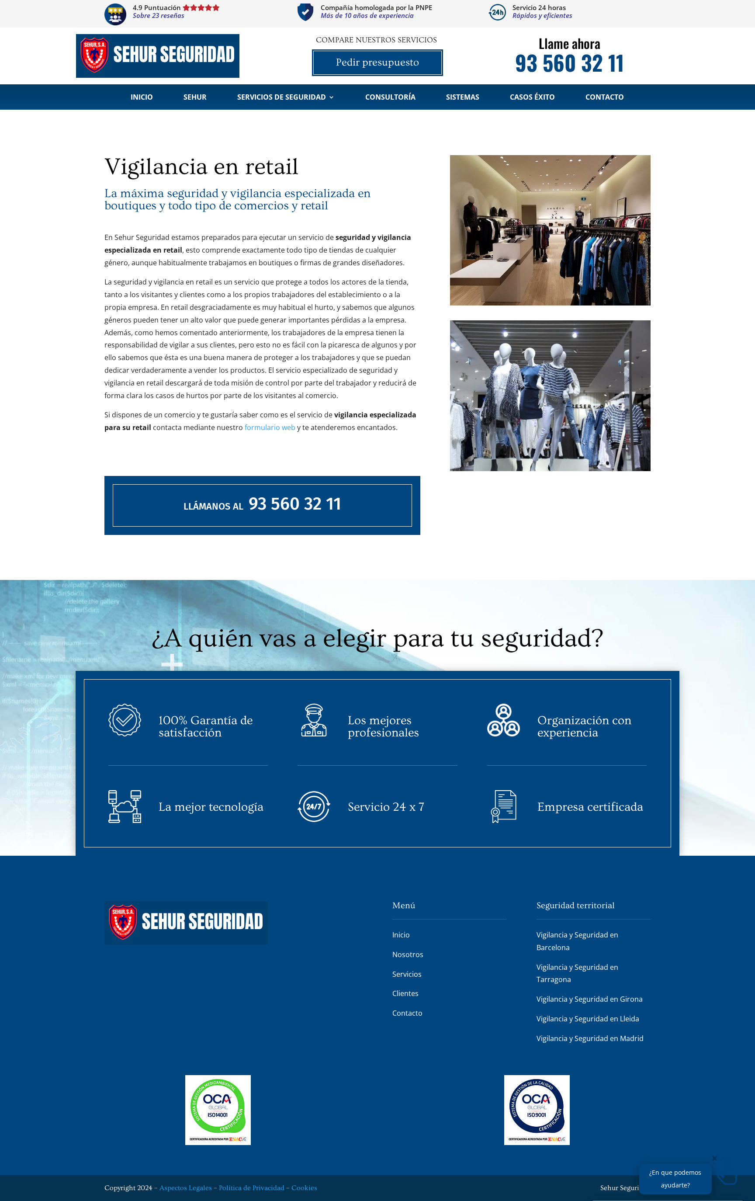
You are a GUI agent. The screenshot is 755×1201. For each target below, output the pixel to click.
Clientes (405, 993)
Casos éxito (532, 98)
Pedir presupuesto (377, 62)
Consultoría (390, 98)
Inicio (142, 98)
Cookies (304, 1188)
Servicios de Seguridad (281, 98)
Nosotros (407, 954)
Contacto (604, 98)
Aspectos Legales (185, 1188)
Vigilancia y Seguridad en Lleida (588, 1019)
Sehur (195, 98)
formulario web (270, 427)
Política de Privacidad (251, 1188)
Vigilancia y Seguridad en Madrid (590, 1038)
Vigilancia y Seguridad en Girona (590, 999)
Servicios (407, 974)
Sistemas (462, 98)
